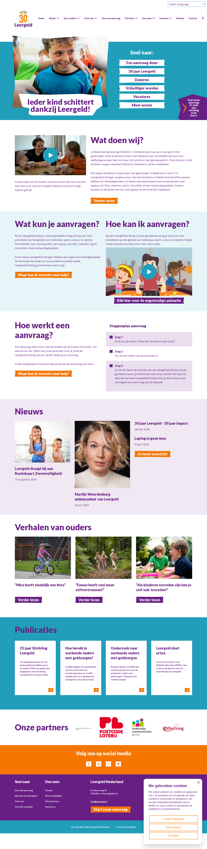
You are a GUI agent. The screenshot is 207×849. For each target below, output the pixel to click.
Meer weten (142, 105)
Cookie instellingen (126, 827)
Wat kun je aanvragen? (26, 795)
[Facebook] (88, 764)
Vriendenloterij (178, 719)
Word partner (52, 801)
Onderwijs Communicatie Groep (115, 723)
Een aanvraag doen (141, 62)
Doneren (142, 79)
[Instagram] (108, 764)
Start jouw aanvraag (111, 809)
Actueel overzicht (152, 454)
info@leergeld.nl (99, 801)
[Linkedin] (98, 764)
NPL (77, 719)
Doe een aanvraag (24, 790)
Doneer (49, 790)
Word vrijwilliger (53, 795)
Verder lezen (104, 200)
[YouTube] (118, 764)
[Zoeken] (203, 18)
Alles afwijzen (173, 827)
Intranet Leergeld (24, 806)
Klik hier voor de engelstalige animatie (149, 300)
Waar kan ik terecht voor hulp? (43, 275)
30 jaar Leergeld (142, 71)
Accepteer (173, 835)
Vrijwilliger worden (142, 88)
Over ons (19, 801)
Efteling (142, 719)
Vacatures (141, 96)
